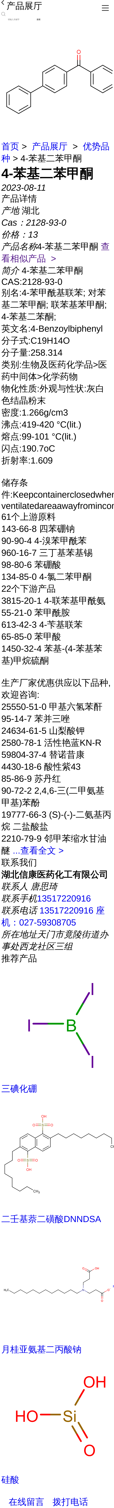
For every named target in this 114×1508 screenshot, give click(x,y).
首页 (10, 146)
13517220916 (64, 898)
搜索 (39, 19)
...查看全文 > (38, 850)
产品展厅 (50, 146)
